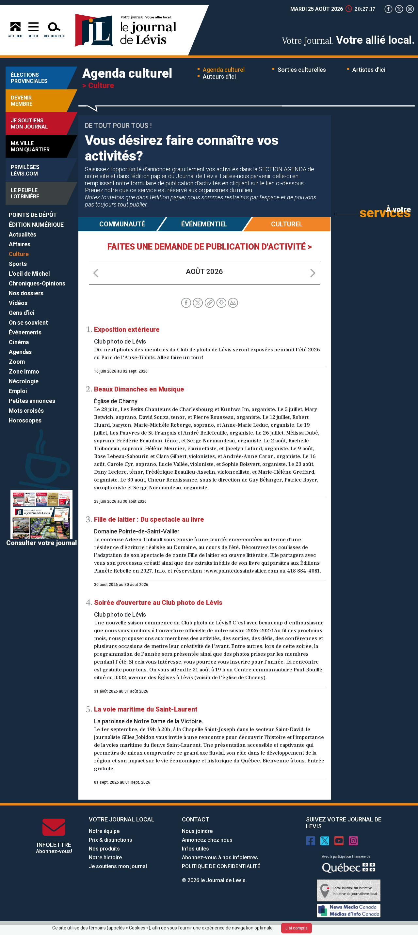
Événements (25, 332)
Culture (19, 254)
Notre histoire (105, 857)
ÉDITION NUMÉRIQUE (36, 225)
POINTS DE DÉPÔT (33, 215)
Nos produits (104, 849)
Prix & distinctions (110, 840)
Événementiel (204, 224)
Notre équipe (104, 831)
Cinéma (19, 342)
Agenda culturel (224, 69)
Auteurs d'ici (219, 76)
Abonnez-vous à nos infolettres (220, 857)
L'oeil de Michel (29, 273)
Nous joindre (197, 831)
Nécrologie (24, 381)
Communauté (122, 224)
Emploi (18, 391)
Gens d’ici (22, 313)
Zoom (17, 362)
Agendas (20, 352)
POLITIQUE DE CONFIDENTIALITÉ (221, 866)
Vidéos (18, 303)
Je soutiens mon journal (118, 866)
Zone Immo (24, 371)
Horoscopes (25, 420)
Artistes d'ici (368, 69)
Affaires (19, 244)
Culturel (287, 224)
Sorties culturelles (302, 69)
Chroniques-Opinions (37, 283)
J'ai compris (296, 928)
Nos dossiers (26, 293)
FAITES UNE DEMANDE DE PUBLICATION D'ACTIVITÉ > (209, 247)
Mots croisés (26, 410)
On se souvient (28, 322)
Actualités (22, 234)
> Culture (98, 85)
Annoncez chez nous (207, 840)
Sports (18, 264)
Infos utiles (195, 849)
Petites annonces (32, 401)
